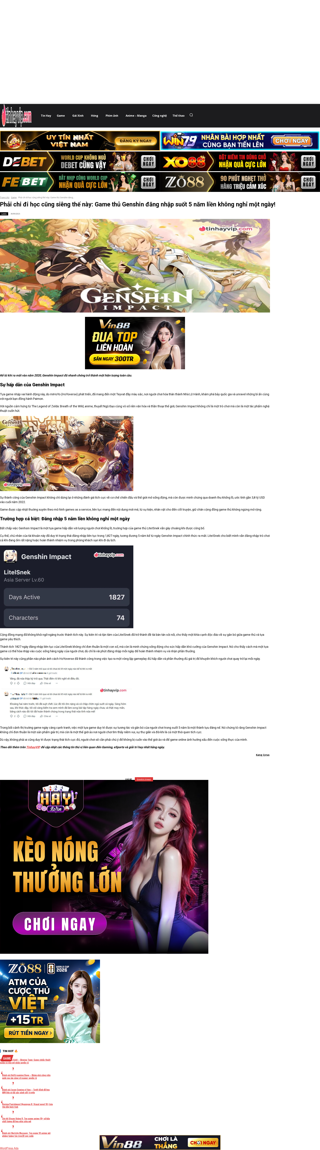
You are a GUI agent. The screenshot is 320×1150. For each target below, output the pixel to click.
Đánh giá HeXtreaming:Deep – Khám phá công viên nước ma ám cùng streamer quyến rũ (26, 1076)
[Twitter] (129, 763)
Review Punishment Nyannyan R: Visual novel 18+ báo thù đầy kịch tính (27, 1105)
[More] (177, 763)
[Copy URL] (165, 763)
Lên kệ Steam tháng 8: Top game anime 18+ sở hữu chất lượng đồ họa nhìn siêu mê (26, 1120)
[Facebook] (117, 763)
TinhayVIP (33, 747)
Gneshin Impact (144, 779)
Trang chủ (4, 197)
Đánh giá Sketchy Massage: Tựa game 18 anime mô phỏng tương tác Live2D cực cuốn (26, 1134)
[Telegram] (153, 763)
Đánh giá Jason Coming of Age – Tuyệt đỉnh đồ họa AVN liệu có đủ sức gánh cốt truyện (26, 1091)
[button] (192, 115)
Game (14, 197)
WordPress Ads (9, 1148)
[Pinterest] (141, 763)
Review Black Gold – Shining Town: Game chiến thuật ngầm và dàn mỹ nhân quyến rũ (25, 1061)
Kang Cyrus (263, 754)
